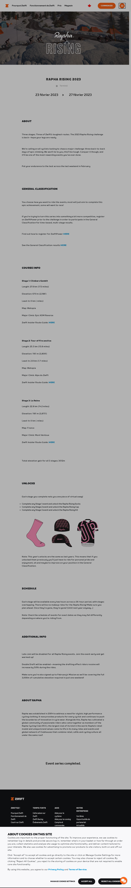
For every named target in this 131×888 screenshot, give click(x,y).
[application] (123, 880)
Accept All (86, 881)
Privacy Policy (56, 869)
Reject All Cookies (110, 881)
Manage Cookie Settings (62, 881)
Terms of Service (78, 869)
